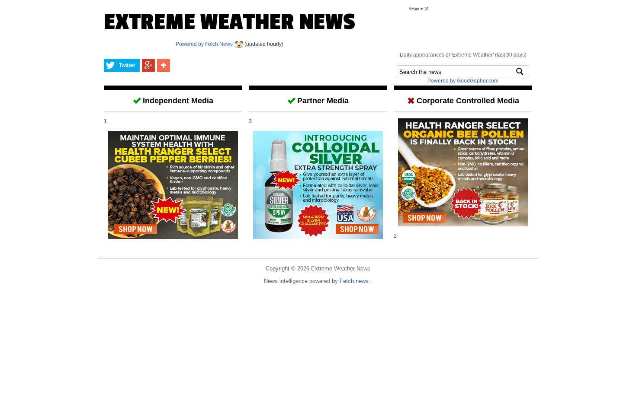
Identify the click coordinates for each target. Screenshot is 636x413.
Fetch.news (355, 281)
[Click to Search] (519, 71)
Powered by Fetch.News (205, 44)
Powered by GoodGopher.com (462, 81)
